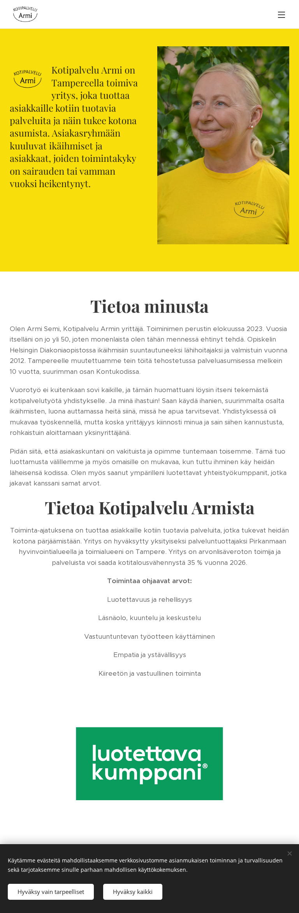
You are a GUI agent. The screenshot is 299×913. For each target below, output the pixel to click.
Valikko (281, 14)
